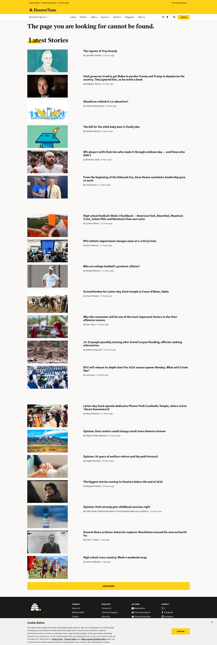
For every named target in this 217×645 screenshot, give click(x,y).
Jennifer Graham (94, 55)
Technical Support (110, 612)
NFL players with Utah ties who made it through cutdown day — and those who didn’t (134, 153)
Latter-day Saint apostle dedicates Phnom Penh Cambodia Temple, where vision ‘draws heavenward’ (135, 407)
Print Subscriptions (179, 3)
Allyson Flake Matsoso (96, 435)
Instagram (168, 616)
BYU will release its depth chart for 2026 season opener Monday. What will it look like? (135, 369)
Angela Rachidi (93, 460)
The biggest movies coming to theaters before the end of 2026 (123, 482)
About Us (76, 608)
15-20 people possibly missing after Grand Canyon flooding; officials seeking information (132, 343)
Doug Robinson (93, 270)
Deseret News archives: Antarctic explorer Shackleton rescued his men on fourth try (135, 533)
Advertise (106, 616)
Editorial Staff (78, 612)
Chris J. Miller (92, 539)
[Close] (212, 623)
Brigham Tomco (93, 83)
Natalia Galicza (93, 131)
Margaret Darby (93, 486)
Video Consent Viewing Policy (93, 639)
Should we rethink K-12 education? (105, 102)
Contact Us (106, 608)
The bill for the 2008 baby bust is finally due (111, 127)
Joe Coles (90, 324)
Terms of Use (57, 639)
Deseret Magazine (49, 3)
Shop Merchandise (142, 616)
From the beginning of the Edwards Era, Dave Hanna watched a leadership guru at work (134, 178)
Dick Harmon (92, 245)
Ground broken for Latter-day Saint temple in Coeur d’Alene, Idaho (126, 292)
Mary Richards (92, 413)
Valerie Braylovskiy (95, 105)
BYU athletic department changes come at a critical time (119, 241)
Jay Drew (90, 375)
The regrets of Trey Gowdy (100, 51)
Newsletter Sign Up (37, 17)
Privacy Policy (71, 639)
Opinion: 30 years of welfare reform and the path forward (120, 457)
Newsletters (139, 608)
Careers (75, 616)
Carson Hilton (92, 223)
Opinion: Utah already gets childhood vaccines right (116, 507)
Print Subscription (142, 612)
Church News (64, 3)
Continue (181, 631)
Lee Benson (91, 184)
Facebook (168, 612)
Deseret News (34, 3)
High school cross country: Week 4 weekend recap (115, 557)
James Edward (93, 561)
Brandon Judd (92, 159)
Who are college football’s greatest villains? (111, 266)
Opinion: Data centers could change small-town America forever (124, 431)
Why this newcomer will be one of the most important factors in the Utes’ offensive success (130, 318)
